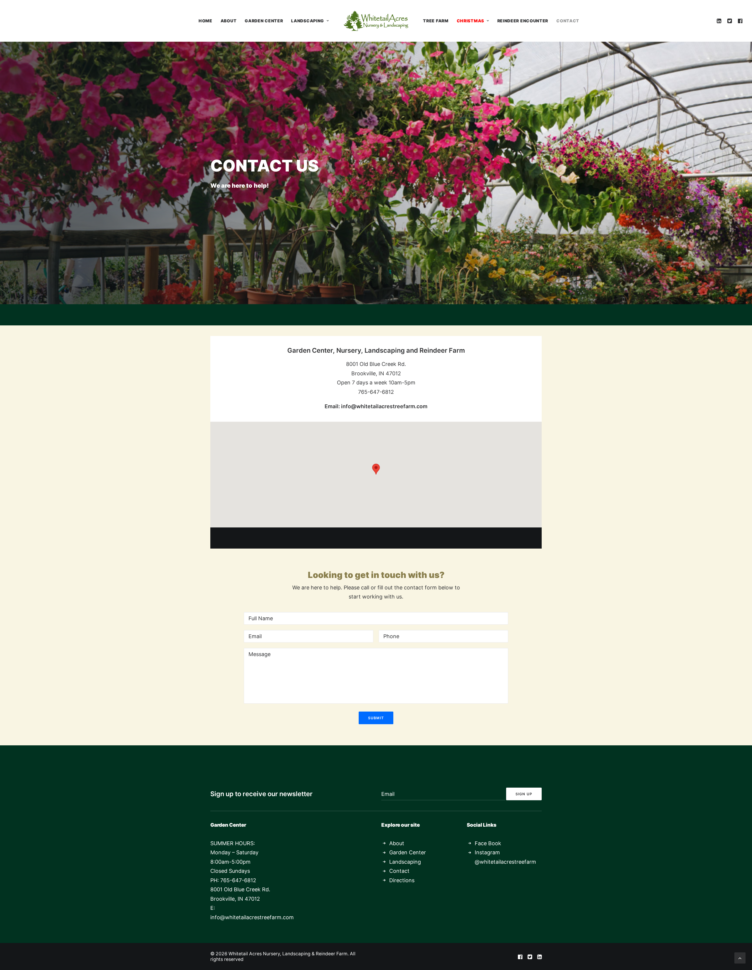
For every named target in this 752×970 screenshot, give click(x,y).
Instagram (487, 852)
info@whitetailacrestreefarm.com (384, 406)
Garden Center (407, 852)
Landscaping (405, 862)
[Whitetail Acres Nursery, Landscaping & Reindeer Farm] (376, 21)
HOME (205, 20)
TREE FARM (435, 20)
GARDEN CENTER (264, 20)
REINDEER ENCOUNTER (522, 20)
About (396, 843)
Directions (401, 880)
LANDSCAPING (307, 20)
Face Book (488, 843)
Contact (399, 871)
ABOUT (229, 20)
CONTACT (567, 20)
